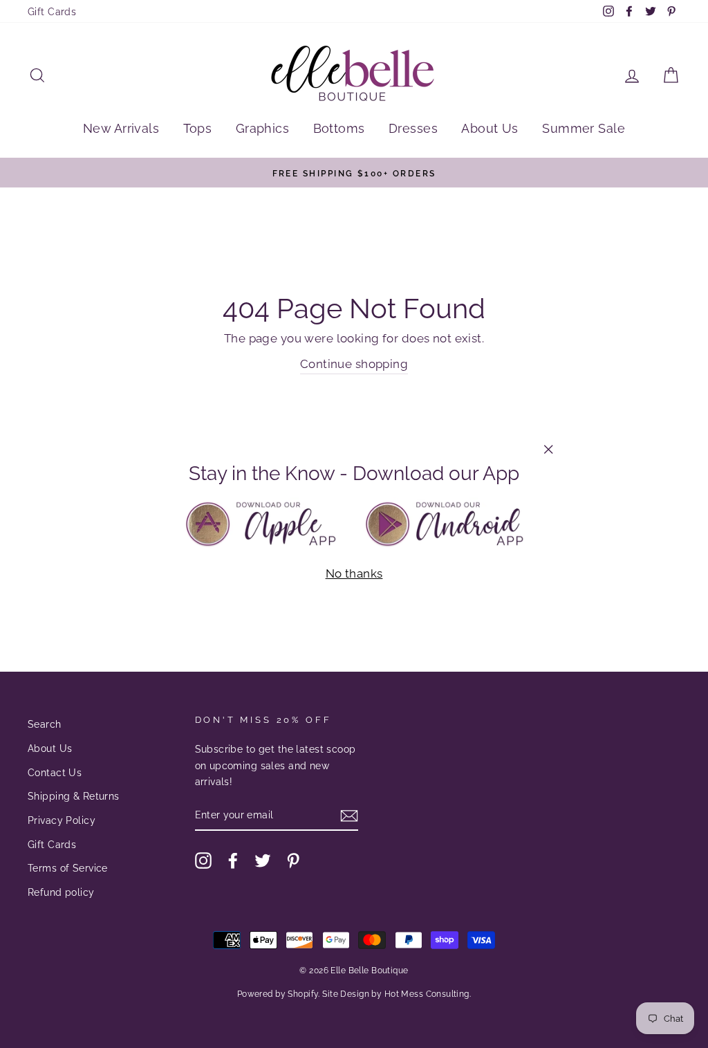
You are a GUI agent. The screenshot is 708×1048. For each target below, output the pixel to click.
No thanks (354, 573)
